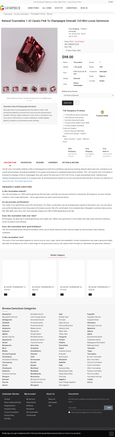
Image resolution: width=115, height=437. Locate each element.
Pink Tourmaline (93, 374)
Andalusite (6, 328)
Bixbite (4, 351)
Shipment (53, 163)
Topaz (89, 351)
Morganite (35, 385)
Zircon (89, 382)
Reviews (40, 163)
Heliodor (34, 354)
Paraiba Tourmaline (94, 371)
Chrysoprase (7, 362)
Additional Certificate (69, 91)
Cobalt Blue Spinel (94, 340)
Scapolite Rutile (93, 320)
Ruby (61, 365)
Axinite (4, 342)
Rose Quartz (63, 357)
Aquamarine (7, 340)
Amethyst (6, 323)
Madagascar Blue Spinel (96, 342)
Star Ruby (62, 376)
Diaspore (5, 376)
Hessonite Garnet (37, 325)
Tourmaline (8, 14)
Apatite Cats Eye (8, 337)
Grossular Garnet (37, 323)
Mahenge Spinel (93, 345)
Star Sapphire (64, 385)
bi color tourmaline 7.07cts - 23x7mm (15, 287)
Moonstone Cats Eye (38, 379)
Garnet (4, 385)
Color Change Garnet (38, 317)
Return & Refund (70, 163)
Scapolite (91, 314)
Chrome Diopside (9, 354)
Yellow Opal (63, 334)
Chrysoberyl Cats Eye (10, 359)
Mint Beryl (34, 368)
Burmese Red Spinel (94, 337)
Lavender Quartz (65, 351)
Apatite (5, 334)
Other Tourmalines (94, 368)
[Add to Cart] (5, 294)
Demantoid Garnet (37, 320)
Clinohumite (7, 368)
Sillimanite (91, 323)
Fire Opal (62, 320)
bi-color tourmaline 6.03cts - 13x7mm (43, 287)
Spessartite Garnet (37, 340)
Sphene (90, 331)
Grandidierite (36, 351)
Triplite (90, 379)
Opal (60, 314)
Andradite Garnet (37, 314)
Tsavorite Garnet (37, 342)
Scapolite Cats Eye (94, 317)
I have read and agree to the (86, 412)
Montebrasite (36, 374)
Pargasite (63, 337)
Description (10, 163)
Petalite (62, 342)
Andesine (5, 331)
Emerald (5, 379)
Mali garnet (35, 331)
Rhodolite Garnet (37, 337)
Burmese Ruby (64, 368)
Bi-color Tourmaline (21, 14)
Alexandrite (6, 314)
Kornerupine (35, 359)
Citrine (4, 365)
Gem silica (35, 345)
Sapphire (62, 379)
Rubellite (62, 362)
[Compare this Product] (24, 294)
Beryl (4, 348)
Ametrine (5, 325)
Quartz (61, 348)
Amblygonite (7, 320)
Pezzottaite (63, 345)
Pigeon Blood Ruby (66, 374)
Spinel (89, 334)
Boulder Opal (63, 317)
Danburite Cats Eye (9, 374)
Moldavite (34, 371)
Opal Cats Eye (64, 323)
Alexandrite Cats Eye (9, 317)
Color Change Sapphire (67, 382)
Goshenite (34, 348)
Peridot (62, 340)
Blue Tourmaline (93, 359)
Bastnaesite (6, 345)
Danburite (6, 371)
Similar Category (57, 255)
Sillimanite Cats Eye (94, 325)
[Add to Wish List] (77, 102)
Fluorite (5, 382)
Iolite (32, 357)
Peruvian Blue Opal (66, 325)
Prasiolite (62, 354)
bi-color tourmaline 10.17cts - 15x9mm (72, 287)
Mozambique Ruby (66, 371)
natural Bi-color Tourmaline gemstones (17, 181)
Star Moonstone (36, 382)
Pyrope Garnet (36, 334)
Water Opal (63, 331)
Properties (26, 163)
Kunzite (33, 362)
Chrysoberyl (7, 357)
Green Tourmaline (93, 365)
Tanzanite (91, 348)
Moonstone (35, 376)
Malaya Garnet (36, 328)
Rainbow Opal (64, 328)
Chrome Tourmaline (94, 362)
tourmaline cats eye (94, 376)
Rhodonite (63, 359)
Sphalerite (91, 328)
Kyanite (33, 365)
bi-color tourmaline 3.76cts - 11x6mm (100, 287)
